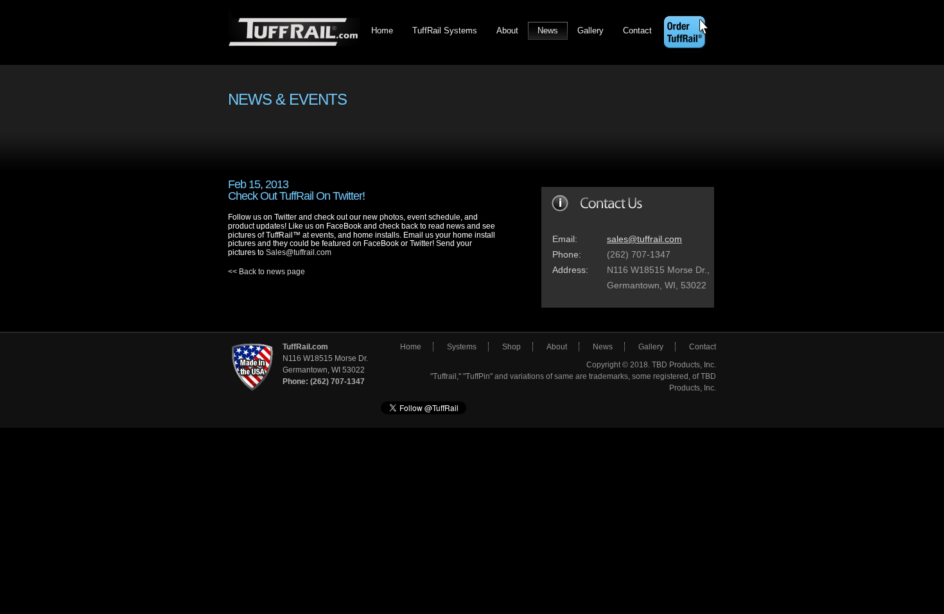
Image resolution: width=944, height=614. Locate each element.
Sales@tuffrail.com (298, 252)
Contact (637, 30)
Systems (461, 346)
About (507, 30)
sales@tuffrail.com (644, 239)
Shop (511, 346)
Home (382, 30)
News (548, 30)
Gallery (590, 30)
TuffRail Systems (444, 30)
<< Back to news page (266, 271)
